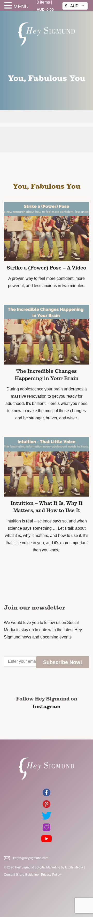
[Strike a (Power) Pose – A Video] (46, 231)
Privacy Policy (51, 874)
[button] (8, 6)
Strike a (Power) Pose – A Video (46, 267)
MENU (20, 6)
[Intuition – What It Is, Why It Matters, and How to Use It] (46, 466)
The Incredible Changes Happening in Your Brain (47, 374)
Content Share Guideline (21, 874)
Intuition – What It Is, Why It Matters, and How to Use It (47, 506)
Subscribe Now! (62, 662)
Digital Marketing (48, 867)
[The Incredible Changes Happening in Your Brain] (46, 334)
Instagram (46, 706)
